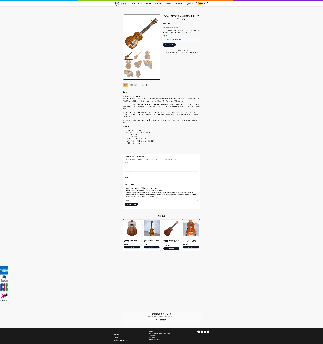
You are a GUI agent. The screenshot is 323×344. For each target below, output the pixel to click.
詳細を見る (132, 247)
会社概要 (116, 337)
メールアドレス (129, 170)
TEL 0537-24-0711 (161, 320)
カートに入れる (169, 45)
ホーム (133, 3)
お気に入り (148, 3)
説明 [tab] (125, 85)
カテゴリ (140, 3)
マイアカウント (167, 3)
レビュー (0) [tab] (144, 85)
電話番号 (127, 177)
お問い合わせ (178, 3)
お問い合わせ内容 (130, 185)
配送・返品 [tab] (133, 85)
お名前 (127, 162)
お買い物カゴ (157, 3)
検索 (200, 3)
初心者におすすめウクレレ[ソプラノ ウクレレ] (184, 52)
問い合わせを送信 (131, 204)
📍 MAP (167, 333)
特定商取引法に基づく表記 (121, 340)
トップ (115, 331)
